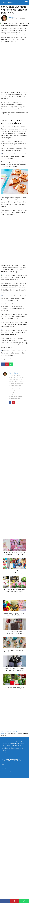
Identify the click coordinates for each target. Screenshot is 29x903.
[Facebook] (3, 364)
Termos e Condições (7, 771)
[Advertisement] (12, 67)
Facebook (4, 761)
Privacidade (4, 769)
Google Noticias (18, 761)
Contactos (4, 773)
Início (2, 765)
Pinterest (10, 761)
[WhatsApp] (11, 364)
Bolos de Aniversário (8, 2)
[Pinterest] (7, 364)
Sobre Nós (4, 767)
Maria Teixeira (11, 17)
